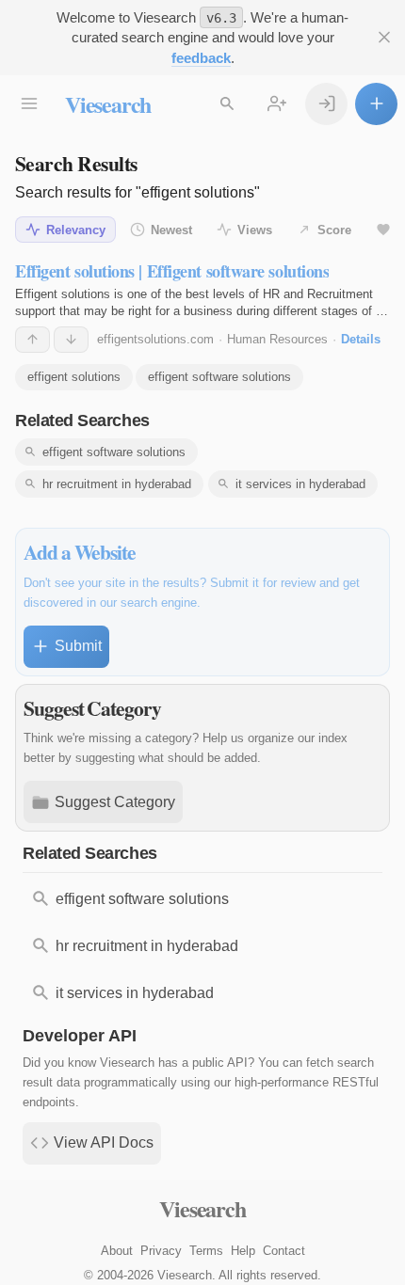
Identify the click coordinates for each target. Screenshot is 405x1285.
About (117, 1251)
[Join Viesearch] (276, 104)
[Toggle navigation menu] (29, 104)
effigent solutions (74, 377)
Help (243, 1251)
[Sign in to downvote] (71, 339)
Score (334, 230)
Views (254, 230)
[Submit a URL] (376, 104)
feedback (201, 58)
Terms (206, 1251)
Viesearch (108, 103)
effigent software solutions (219, 377)
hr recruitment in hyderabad (116, 484)
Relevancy (75, 230)
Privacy (161, 1251)
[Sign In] (326, 104)
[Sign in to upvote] (32, 339)
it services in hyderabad (300, 484)
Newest (171, 230)
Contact (284, 1251)
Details (361, 339)
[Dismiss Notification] (383, 37)
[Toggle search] (226, 104)
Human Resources (277, 339)
